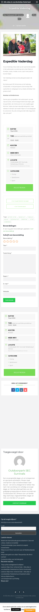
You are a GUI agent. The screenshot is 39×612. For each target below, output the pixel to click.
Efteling (16, 578)
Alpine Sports (10, 576)
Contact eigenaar (19, 503)
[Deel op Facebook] (13, 390)
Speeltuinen (15, 177)
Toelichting (7, 253)
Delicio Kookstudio (25, 569)
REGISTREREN (19, 188)
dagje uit (22, 217)
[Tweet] (17, 390)
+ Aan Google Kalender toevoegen (20, 201)
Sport (13, 180)
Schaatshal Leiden (24, 574)
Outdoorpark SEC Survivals (15, 15)
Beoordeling (8, 238)
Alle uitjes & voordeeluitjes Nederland (17, 2)
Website (6, 291)
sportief (24, 219)
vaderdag (7, 222)
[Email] (25, 390)
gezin (6, 219)
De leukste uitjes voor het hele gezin (12, 559)
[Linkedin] (21, 390)
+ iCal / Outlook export (20, 206)
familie (30, 217)
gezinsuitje (15, 219)
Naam (5, 276)
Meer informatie (15, 155)
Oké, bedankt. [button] (16, 609)
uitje (32, 219)
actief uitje (12, 217)
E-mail (5, 284)
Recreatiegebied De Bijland (14, 564)
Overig (14, 174)
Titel (5, 245)
